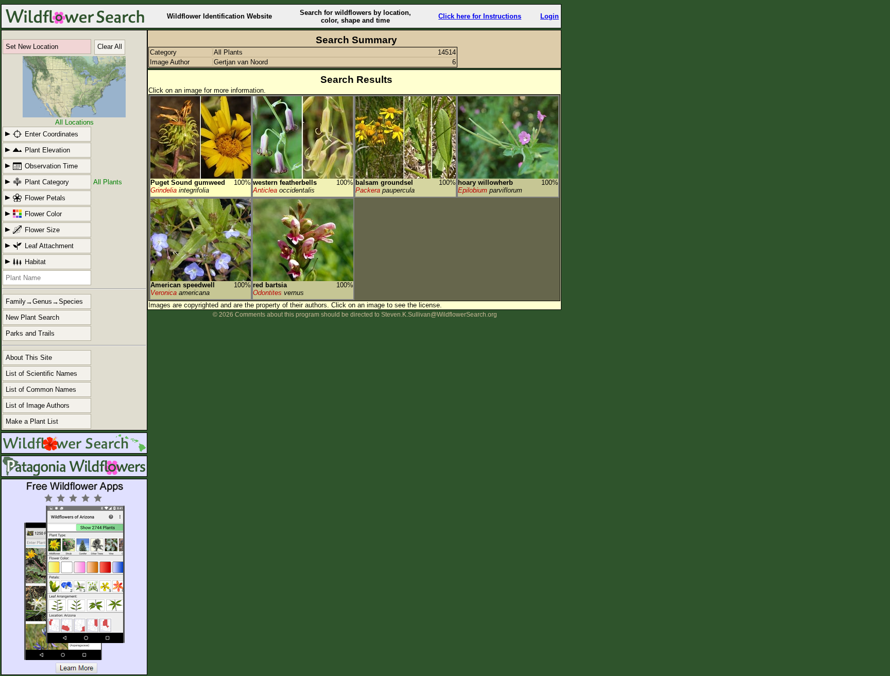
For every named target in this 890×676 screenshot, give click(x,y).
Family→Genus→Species (44, 301)
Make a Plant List (32, 421)
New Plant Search (32, 317)
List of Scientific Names (41, 373)
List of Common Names (41, 389)
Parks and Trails (30, 333)
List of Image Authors (38, 405)
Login (549, 16)
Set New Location (32, 46)
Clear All (109, 46)
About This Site (29, 357)
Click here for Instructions (479, 16)
